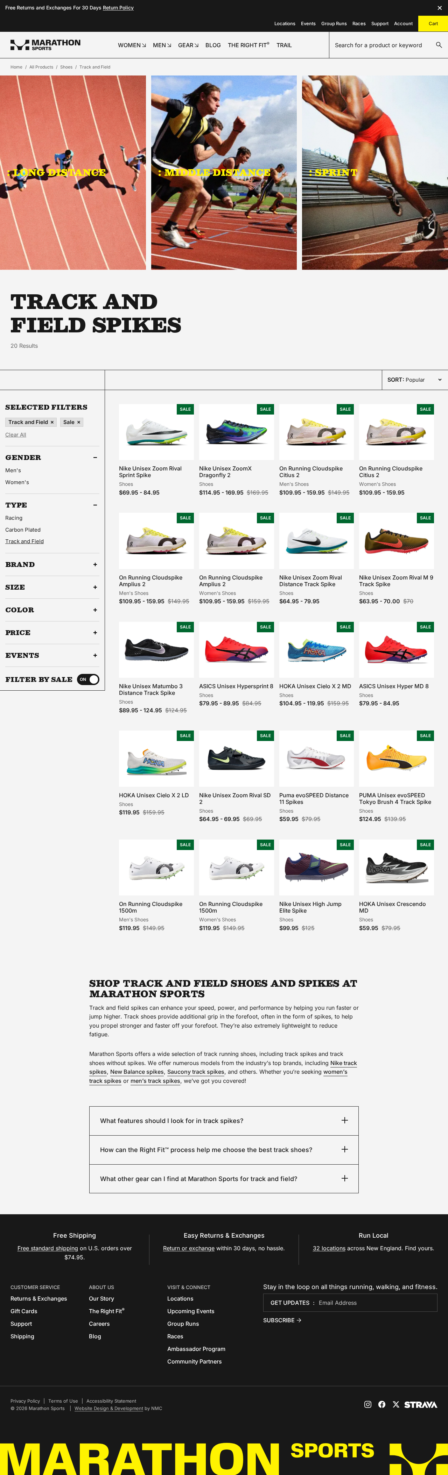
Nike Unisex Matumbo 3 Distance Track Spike (151, 689)
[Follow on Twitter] (395, 1404)
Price (17, 632)
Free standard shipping (48, 1248)
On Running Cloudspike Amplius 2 (150, 581)
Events (308, 23)
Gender (23, 457)
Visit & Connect (188, 1287)
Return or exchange (189, 1248)
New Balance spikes (137, 1071)
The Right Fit (107, 1311)
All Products (41, 67)
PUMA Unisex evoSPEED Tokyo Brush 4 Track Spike (395, 798)
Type (16, 505)
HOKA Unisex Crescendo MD (392, 907)
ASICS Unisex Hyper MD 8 (394, 686)
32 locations (329, 1248)
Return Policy (118, 7)
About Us (101, 1287)
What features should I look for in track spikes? (172, 1120)
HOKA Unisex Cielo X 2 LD (154, 795)
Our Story (101, 1298)
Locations (284, 23)
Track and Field (94, 67)
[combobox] (388, 45)
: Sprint (333, 172)
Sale (69, 422)
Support (379, 23)
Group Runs (334, 23)
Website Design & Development (109, 1408)
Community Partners (194, 1361)
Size (15, 587)
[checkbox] (88, 679)
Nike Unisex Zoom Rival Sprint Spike (150, 472)
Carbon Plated (23, 529)
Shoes (66, 67)
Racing (13, 518)
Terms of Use (63, 1401)
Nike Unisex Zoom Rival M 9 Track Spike (396, 581)
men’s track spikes (155, 1080)
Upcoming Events (191, 1311)
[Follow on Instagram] (367, 1404)
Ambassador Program (196, 1348)
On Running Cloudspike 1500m (150, 907)
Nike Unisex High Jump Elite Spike (310, 907)
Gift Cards (23, 1311)
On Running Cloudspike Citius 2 (311, 472)
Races (359, 23)
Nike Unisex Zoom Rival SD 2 (235, 798)
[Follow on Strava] (421, 1405)
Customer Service (35, 1287)
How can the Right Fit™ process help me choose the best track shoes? (206, 1149)
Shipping (22, 1336)
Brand (20, 564)
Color (19, 610)
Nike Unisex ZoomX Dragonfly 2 (225, 472)
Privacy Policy (25, 1401)
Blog (95, 1336)
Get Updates (290, 1302)
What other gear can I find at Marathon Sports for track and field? (199, 1178)
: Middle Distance (214, 172)
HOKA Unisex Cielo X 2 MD (315, 686)
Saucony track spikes (195, 1071)
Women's (17, 482)
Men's (13, 470)
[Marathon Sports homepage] (45, 45)
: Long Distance (56, 172)
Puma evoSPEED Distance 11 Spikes (314, 798)
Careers (99, 1323)
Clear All (15, 434)
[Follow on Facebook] (381, 1404)
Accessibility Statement (111, 1401)
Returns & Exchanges (38, 1298)
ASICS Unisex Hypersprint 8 (236, 686)
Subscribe (279, 1320)
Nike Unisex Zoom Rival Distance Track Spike (310, 581)
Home (16, 67)
